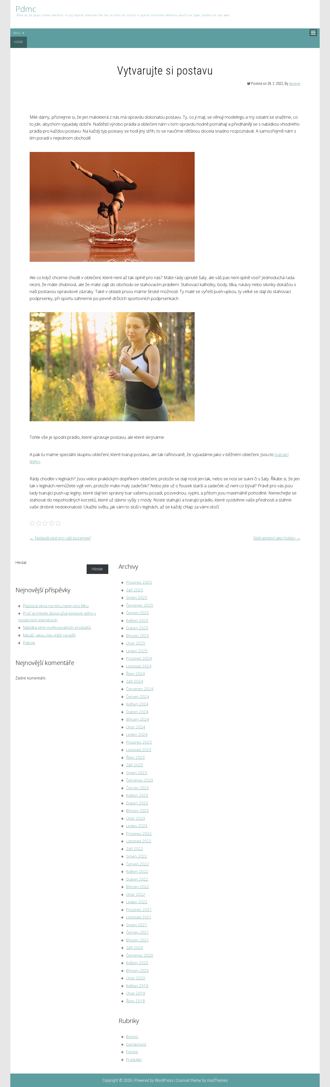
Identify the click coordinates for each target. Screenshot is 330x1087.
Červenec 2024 (139, 688)
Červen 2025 (137, 612)
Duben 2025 (137, 627)
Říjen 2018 (135, 1000)
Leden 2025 (136, 650)
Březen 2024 (137, 719)
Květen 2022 (137, 871)
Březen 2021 (137, 940)
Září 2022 (134, 848)
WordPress (164, 1080)
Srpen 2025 (136, 597)
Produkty (134, 1059)
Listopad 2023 (138, 749)
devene (294, 84)
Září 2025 (134, 590)
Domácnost (136, 1044)
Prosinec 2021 (139, 909)
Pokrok (29, 642)
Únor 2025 (135, 643)
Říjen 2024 (135, 673)
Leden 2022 (136, 901)
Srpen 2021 (136, 924)
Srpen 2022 (136, 856)
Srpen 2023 (136, 772)
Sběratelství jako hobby (276, 538)
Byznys (132, 1036)
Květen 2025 (137, 620)
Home (18, 42)
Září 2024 (134, 681)
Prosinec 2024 (139, 658)
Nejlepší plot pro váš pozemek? (60, 538)
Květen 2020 (137, 962)
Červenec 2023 (139, 780)
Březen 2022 (137, 886)
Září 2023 (134, 764)
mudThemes (217, 1080)
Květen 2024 (137, 704)
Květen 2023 (137, 795)
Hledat (21, 562)
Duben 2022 (137, 879)
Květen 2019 (137, 985)
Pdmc (25, 9)
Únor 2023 (135, 818)
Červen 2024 (137, 696)
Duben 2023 (137, 803)
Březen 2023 (137, 810)
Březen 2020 (137, 970)
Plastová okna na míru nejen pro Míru (56, 605)
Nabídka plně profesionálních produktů (57, 627)
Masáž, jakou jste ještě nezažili (49, 635)
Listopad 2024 (138, 666)
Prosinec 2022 (139, 833)
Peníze (132, 1051)
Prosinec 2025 (139, 582)
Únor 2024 (135, 726)
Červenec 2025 (139, 605)
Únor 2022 (135, 894)
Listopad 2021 (138, 917)
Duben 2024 (137, 711)
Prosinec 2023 (139, 742)
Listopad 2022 (138, 840)
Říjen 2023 (135, 757)
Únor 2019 (135, 993)
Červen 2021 (137, 932)
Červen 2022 (137, 863)
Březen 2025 (137, 635)
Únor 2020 (135, 977)
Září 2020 (134, 947)
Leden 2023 (136, 825)
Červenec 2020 (139, 955)
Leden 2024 (136, 734)
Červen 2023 (137, 787)
